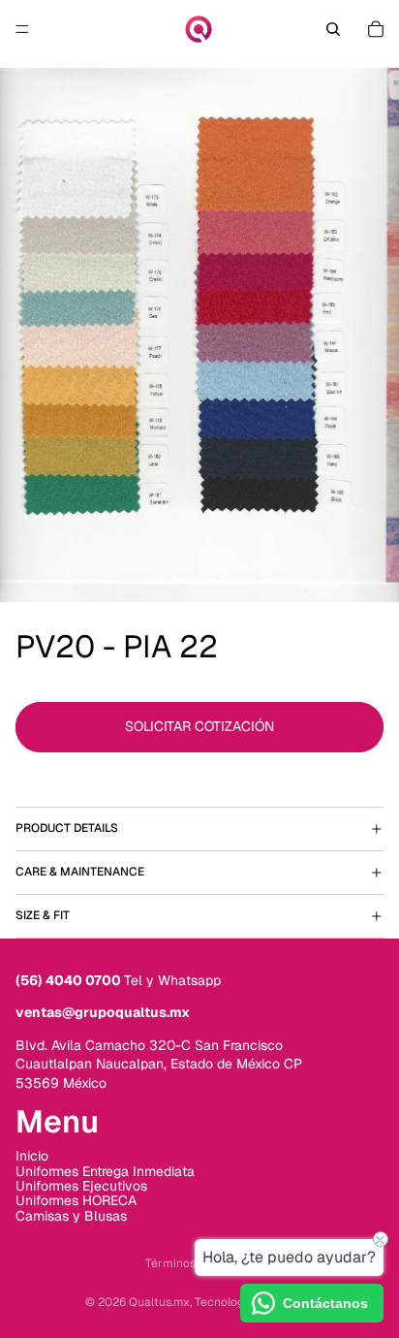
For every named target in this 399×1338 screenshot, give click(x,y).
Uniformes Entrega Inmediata (105, 1170)
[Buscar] (333, 29)
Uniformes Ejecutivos (81, 1185)
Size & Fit (42, 915)
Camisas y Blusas (71, 1215)
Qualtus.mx (159, 1302)
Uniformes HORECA (76, 1200)
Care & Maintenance (79, 871)
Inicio (31, 1155)
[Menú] (22, 29)
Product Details (66, 828)
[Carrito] (375, 29)
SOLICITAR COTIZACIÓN (199, 726)
